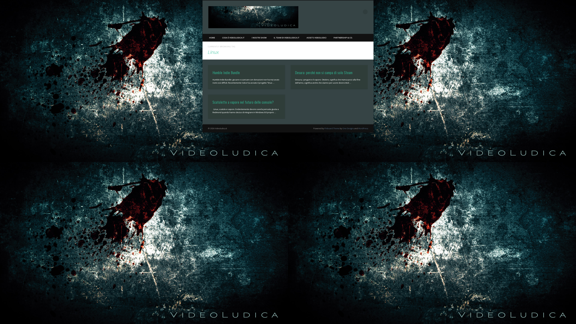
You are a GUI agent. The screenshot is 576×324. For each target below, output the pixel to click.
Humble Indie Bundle (226, 72)
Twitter (359, 11)
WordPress (363, 128)
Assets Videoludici (316, 37)
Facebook (353, 11)
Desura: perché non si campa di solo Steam (323, 72)
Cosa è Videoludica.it (233, 37)
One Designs (348, 128)
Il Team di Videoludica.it (286, 37)
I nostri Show (259, 37)
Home (212, 37)
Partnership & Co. (343, 37)
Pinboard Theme (331, 128)
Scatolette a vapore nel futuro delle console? (243, 102)
